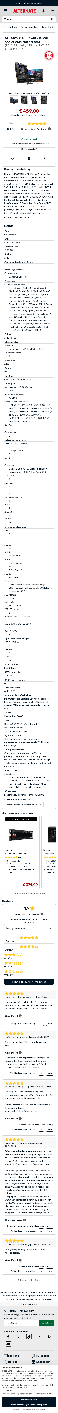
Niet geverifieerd (14, 1220)
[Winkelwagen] (52, 11)
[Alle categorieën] (5, 10)
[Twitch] (49, 1336)
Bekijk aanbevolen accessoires (29, 893)
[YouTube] (39, 1336)
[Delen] (45, 158)
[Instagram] (18, 1336)
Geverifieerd (11, 1016)
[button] (6, 73)
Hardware (12, 27)
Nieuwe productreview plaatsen (29, 981)
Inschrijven (46, 1322)
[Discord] (8, 1343)
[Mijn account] (43, 11)
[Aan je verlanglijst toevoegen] (12, 158)
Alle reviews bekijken (29, 1279)
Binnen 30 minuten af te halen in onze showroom (29, 144)
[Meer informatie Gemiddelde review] (49, 129)
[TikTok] (29, 1336)
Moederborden (48, 27)
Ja (41, 1023)
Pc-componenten (29, 27)
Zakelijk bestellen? (29, 149)
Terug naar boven (29, 1304)
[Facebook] (8, 1336)
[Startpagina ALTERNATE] (24, 10)
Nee (50, 1023)
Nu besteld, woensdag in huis (16, 3)
